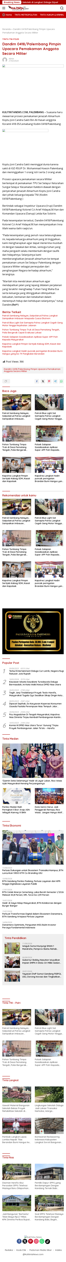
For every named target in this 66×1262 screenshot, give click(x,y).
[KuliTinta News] (21, 8)
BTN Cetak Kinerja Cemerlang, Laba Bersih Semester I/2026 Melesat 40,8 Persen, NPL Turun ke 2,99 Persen (33, 893)
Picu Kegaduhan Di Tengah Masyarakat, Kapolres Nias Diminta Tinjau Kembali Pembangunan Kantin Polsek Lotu (34, 716)
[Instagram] (36, 1241)
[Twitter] (24, 1241)
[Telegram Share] (55, 381)
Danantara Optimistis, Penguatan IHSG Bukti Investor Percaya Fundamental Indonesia (29, 926)
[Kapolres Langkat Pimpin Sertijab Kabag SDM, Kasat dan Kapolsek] (16, 465)
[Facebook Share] (37, 381)
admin (11, 58)
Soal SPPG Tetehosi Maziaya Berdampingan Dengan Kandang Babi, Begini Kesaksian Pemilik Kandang (49, 1217)
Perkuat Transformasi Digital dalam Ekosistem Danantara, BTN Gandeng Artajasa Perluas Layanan (32, 915)
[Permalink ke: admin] (4, 59)
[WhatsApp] (41, 1241)
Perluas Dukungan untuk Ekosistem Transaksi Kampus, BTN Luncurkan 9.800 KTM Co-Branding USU (32, 871)
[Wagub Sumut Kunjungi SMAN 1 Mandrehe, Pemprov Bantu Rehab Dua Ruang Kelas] (12, 948)
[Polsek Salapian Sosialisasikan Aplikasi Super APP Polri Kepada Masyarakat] (49, 434)
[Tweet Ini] (43, 381)
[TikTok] (47, 1241)
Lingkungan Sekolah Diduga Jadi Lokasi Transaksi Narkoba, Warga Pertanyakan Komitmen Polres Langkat (49, 1108)
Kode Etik (21, 1250)
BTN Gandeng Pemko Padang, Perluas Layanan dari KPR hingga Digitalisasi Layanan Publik (31, 882)
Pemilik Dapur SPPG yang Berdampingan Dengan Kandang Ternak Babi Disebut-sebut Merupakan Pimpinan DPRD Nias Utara (48, 1185)
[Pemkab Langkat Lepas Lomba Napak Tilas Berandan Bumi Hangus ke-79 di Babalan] (16, 1126)
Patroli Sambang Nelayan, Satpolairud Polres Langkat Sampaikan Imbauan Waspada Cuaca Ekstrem (30, 317)
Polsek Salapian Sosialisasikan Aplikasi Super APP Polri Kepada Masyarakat (30, 338)
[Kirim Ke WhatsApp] (61, 381)
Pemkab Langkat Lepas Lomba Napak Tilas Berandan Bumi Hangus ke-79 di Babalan (16, 1139)
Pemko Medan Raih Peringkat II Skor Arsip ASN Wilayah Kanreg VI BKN (16, 810)
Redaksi (9, 1250)
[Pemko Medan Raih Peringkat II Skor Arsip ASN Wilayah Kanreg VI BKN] (16, 796)
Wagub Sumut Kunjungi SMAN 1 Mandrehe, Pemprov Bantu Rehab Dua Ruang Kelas (39, 947)
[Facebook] (19, 1241)
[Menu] (4, 8)
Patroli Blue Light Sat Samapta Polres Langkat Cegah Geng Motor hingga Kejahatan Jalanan (32, 324)
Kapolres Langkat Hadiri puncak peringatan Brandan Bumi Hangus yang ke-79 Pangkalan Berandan (32, 352)
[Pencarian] (62, 8)
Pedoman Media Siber (40, 1250)
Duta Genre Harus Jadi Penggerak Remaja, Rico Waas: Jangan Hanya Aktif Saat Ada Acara (48, 810)
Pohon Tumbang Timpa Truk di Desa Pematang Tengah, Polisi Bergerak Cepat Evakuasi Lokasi (31, 331)
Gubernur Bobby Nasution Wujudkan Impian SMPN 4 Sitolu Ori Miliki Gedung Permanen (41, 961)
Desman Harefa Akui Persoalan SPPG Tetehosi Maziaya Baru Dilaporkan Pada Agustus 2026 (15, 1185)
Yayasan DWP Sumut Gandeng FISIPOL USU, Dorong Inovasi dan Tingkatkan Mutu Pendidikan (41, 975)
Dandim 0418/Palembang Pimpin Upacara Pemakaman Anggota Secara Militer (32, 370)
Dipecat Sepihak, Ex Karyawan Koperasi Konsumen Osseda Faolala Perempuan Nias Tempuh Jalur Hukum (35, 705)
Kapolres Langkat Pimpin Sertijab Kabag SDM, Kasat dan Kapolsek (31, 345)
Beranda (6, 29)
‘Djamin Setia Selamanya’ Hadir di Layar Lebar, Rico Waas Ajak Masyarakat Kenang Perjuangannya (32, 782)
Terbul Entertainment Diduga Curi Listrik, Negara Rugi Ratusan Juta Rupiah (36, 672)
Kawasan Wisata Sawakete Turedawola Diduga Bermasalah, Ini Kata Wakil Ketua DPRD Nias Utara (35, 683)
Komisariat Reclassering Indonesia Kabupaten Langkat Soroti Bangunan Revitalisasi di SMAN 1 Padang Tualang (48, 1139)
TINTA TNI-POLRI (10, 39)
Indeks (58, 1250)
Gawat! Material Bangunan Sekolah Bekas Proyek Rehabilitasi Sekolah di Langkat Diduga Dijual (15, 1108)
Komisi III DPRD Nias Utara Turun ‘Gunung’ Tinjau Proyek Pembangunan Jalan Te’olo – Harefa (33, 726)
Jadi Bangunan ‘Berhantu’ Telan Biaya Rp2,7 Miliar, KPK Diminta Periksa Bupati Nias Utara (16, 1217)
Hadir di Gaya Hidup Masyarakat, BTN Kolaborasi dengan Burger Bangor (32, 904)
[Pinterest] (30, 1241)
